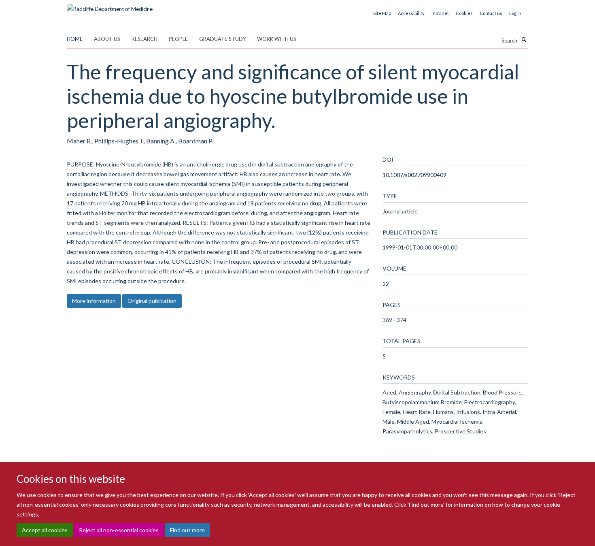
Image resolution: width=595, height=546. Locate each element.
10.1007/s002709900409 (414, 174)
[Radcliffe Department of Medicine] (110, 6)
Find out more (187, 530)
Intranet (440, 13)
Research (144, 39)
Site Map (382, 13)
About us (107, 39)
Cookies (464, 13)
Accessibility (411, 13)
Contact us (491, 13)
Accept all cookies (45, 530)
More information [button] (94, 300)
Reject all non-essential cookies (119, 530)
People (178, 39)
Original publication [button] (152, 300)
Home (75, 39)
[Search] (523, 39)
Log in (515, 13)
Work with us (276, 39)
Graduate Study (222, 39)
